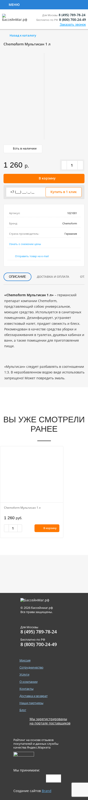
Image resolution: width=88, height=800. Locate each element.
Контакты (26, 689)
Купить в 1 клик (63, 192)
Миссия (25, 660)
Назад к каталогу (23, 35)
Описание (17, 276)
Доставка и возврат (33, 696)
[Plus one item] (80, 165)
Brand (46, 791)
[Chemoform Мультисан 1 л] (31, 474)
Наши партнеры (31, 703)
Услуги (73, 4)
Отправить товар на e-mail (32, 256)
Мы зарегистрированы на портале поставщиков (50, 721)
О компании (28, 682)
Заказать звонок (73, 24)
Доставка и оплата (53, 276)
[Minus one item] (64, 165)
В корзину (47, 178)
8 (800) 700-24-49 (72, 19)
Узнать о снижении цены (25, 244)
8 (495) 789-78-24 (72, 15)
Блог (22, 710)
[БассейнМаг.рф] (15, 20)
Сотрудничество (40, 4)
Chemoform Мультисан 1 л (22, 508)
